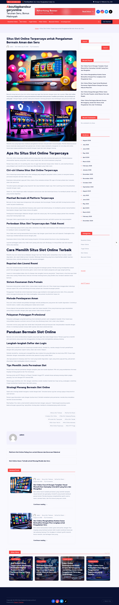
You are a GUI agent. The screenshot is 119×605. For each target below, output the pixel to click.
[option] (21, 568)
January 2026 (87, 170)
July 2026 (86, 144)
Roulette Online (13, 21)
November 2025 (88, 178)
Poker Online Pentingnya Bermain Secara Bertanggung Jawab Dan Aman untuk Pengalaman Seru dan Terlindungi (93, 103)
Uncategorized (65, 21)
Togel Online (33, 21)
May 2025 (86, 204)
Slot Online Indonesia (69, 422)
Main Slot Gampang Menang (67, 416)
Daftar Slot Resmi (70, 413)
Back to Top (108, 601)
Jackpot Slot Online (51, 416)
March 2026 (86, 161)
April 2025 (86, 208)
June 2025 (86, 199)
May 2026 (86, 153)
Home (37, 28)
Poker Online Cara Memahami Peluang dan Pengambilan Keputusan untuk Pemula (98, 569)
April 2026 (86, 157)
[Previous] (106, 552)
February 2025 (87, 216)
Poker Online (43, 21)
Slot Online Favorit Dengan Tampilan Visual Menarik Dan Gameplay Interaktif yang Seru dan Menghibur (94, 68)
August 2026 (87, 140)
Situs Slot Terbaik (70, 419)
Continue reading (39, 504)
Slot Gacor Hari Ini (55, 422)
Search (85, 41)
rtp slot (83, 271)
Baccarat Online (54, 21)
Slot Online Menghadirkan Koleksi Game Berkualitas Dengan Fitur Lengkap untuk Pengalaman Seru (93, 77)
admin (11, 46)
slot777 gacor (85, 283)
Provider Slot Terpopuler (55, 419)
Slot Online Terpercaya (57, 425)
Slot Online (23, 21)
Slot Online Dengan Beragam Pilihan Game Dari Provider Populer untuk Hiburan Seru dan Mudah (95, 94)
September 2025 (88, 187)
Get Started (107, 21)
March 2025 (86, 212)
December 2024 (88, 220)
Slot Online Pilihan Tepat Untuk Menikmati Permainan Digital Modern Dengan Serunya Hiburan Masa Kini (94, 85)
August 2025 (87, 191)
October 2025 (87, 182)
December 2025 (88, 174)
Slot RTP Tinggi (71, 425)
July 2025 (86, 195)
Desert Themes (18, 602)
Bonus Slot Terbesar (56, 413)
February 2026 (87, 166)
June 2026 (86, 149)
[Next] (109, 552)
